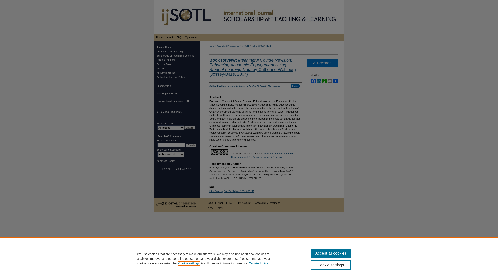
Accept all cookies (330, 253)
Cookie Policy (258, 263)
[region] (249, 258)
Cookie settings (189, 263)
